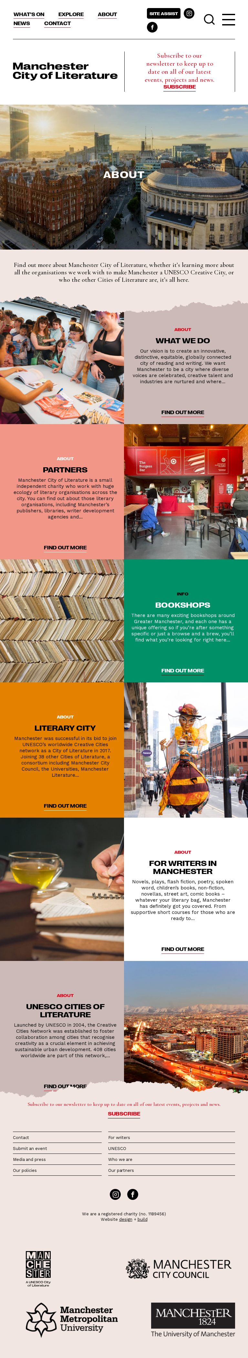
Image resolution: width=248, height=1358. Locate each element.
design (125, 1219)
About (107, 14)
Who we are (120, 1159)
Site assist (164, 13)
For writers (119, 1137)
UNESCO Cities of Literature (65, 1010)
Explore (71, 14)
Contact (57, 23)
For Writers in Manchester (183, 866)
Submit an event (30, 1148)
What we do (183, 340)
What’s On (29, 14)
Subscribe (179, 87)
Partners (65, 469)
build (143, 1219)
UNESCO (117, 1148)
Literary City (65, 727)
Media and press (29, 1159)
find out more (182, 412)
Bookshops (182, 604)
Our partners (121, 1170)
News (22, 23)
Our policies (25, 1170)
